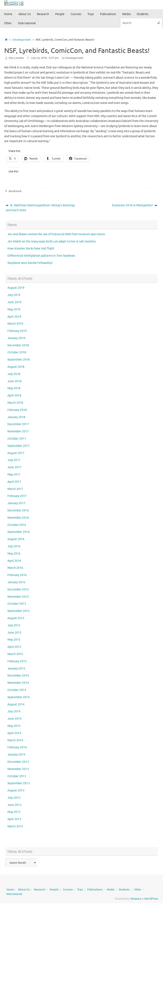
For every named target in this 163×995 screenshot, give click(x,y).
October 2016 (16, 525)
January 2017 (16, 503)
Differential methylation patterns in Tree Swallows (41, 256)
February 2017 (17, 496)
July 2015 (13, 625)
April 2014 (14, 733)
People (54, 889)
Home (10, 889)
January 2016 (16, 582)
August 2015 (15, 618)
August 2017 (15, 453)
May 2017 (13, 474)
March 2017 (15, 489)
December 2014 (18, 675)
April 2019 (14, 316)
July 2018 (13, 374)
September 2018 (18, 359)
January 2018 (16, 417)
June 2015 (14, 632)
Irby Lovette (16, 58)
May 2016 (13, 553)
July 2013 (13, 798)
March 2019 (15, 324)
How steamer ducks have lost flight (30, 248)
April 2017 (14, 482)
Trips (80, 889)
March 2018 (15, 403)
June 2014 (14, 718)
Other (137, 889)
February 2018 (17, 410)
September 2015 (18, 611)
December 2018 (18, 345)
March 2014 (15, 740)
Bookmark (15, 191)
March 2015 (15, 654)
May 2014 (13, 726)
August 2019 (15, 288)
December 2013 (18, 762)
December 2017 (18, 424)
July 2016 (13, 546)
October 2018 (16, 352)
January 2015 (16, 668)
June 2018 (14, 381)
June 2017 (14, 467)
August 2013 (15, 790)
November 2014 (18, 683)
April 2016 (14, 561)
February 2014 (17, 747)
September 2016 (18, 532)
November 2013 (18, 769)
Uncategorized (21, 39)
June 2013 (14, 805)
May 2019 (13, 309)
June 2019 (14, 302)
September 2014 (18, 697)
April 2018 (14, 395)
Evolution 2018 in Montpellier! (133, 205)
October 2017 (16, 438)
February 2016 (17, 575)
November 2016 (18, 517)
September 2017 (18, 446)
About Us (24, 889)
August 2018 (15, 367)
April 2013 (14, 819)
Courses (68, 889)
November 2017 (18, 431)
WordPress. (151, 898)
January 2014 (16, 754)
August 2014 (15, 704)
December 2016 (18, 510)
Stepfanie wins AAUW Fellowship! (30, 263)
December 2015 (18, 589)
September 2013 (18, 783)
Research (39, 889)
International (14, 894)
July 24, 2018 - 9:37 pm (45, 58)
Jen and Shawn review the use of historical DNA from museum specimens (56, 234)
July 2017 (13, 460)
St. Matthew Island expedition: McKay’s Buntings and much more (40, 208)
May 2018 (13, 388)
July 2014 (13, 711)
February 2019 (17, 331)
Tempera (135, 898)
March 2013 (15, 826)
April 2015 (14, 647)
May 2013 (13, 812)
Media (110, 889)
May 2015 (13, 639)
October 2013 (16, 776)
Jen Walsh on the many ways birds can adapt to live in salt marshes (51, 241)
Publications (95, 889)
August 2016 (15, 539)
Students (124, 889)
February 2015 (17, 661)
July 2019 (13, 295)
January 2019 (16, 338)
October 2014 (16, 690)
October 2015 (16, 604)
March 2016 (15, 568)
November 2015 (18, 597)
